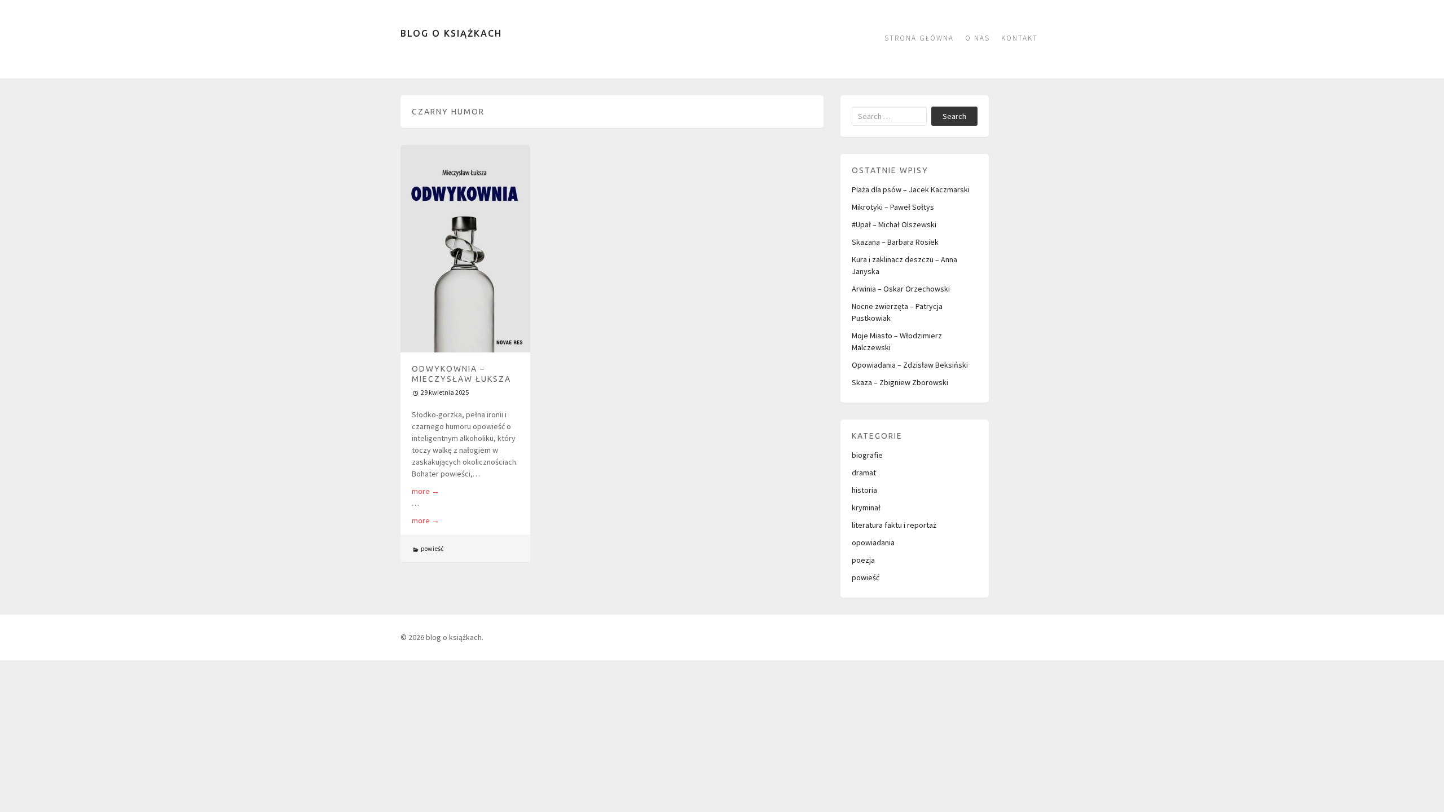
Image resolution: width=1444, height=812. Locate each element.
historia (864, 490)
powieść (432, 548)
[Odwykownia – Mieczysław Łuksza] (465, 248)
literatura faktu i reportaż (894, 525)
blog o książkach (451, 33)
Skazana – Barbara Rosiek (895, 242)
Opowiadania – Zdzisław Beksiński (910, 365)
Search (954, 116)
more (425, 491)
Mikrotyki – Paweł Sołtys (893, 207)
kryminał (866, 507)
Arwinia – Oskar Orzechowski (901, 289)
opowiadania (873, 542)
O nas (977, 38)
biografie (867, 455)
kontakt (1019, 38)
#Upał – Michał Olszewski (894, 224)
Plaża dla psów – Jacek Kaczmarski (911, 189)
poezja (863, 560)
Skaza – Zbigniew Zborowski (900, 382)
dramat (864, 472)
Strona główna (919, 38)
